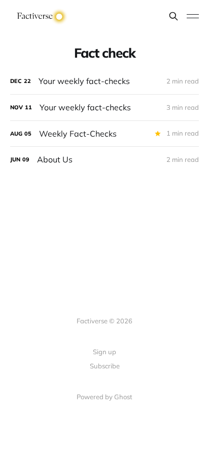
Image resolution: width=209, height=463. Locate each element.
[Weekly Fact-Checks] (104, 134)
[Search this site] (173, 16)
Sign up (104, 352)
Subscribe (105, 366)
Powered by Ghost (104, 397)
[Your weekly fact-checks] (104, 81)
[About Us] (104, 160)
